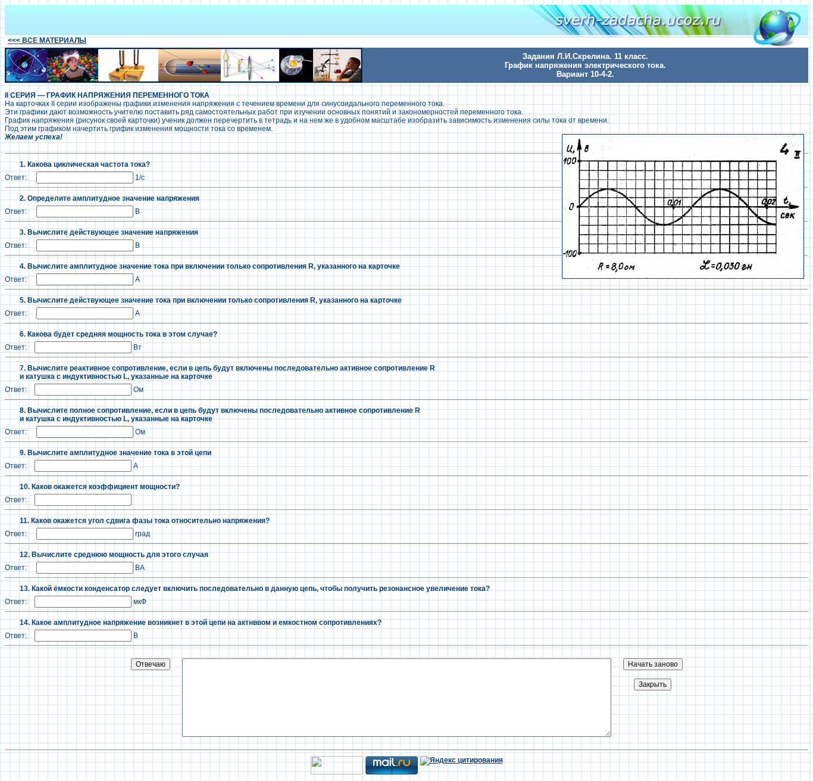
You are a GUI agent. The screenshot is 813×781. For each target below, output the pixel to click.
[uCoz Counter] (337, 772)
